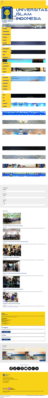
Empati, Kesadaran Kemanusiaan (7, 357)
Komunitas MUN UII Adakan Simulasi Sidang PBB (11, 257)
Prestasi (18, 164)
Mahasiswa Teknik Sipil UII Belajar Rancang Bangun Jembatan (13, 289)
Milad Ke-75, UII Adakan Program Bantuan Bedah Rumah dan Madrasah (15, 273)
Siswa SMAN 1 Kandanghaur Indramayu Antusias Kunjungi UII (13, 225)
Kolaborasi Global (14, 120)
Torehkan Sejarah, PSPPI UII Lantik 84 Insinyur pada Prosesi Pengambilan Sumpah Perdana (16, 174)
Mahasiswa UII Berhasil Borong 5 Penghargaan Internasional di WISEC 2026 (13, 165)
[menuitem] (23, 0)
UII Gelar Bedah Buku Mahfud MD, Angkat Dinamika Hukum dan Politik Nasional (14, 148)
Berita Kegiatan (4, 120)
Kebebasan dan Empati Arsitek (7, 353)
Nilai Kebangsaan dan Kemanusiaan (16, 146)
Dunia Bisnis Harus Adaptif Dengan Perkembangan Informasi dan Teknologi (15, 241)
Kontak (2, 3)
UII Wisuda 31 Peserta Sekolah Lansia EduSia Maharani (11, 130)
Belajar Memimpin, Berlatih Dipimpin (8, 349)
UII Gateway (2, 1)
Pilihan (17, 120)
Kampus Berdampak (9, 120)
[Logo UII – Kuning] (23, 22)
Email (1, 2)
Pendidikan (13, 129)
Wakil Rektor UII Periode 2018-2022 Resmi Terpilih (11, 303)
